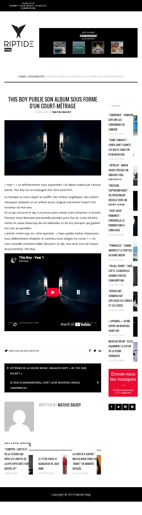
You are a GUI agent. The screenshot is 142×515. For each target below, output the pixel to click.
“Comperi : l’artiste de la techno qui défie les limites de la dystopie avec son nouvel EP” (16, 458)
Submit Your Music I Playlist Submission (28, 6)
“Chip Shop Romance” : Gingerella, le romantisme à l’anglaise (117, 220)
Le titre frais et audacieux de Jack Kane (48, 463)
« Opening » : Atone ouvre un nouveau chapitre (119, 326)
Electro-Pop (31, 350)
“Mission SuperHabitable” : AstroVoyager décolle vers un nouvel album (119, 195)
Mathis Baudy (62, 112)
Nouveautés (36, 76)
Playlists (28, 3)
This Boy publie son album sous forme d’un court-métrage (52, 102)
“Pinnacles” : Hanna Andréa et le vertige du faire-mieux (120, 250)
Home (22, 76)
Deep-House (16, 350)
